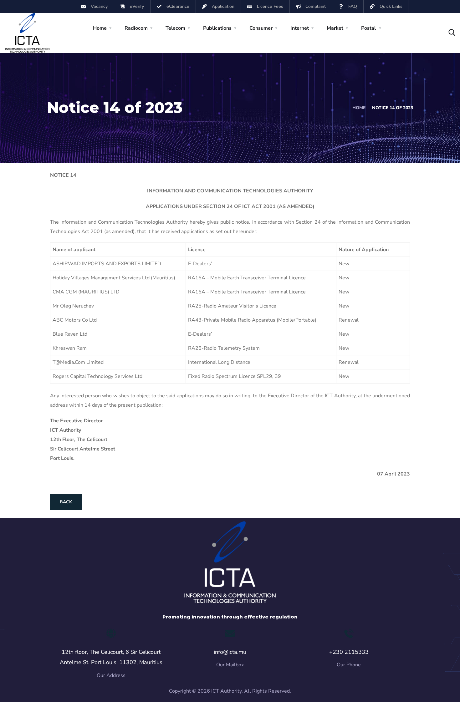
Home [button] (100, 28)
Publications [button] (217, 28)
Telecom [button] (175, 28)
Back (66, 502)
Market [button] (335, 28)
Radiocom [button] (136, 28)
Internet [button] (299, 28)
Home (358, 108)
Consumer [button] (261, 28)
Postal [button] (368, 28)
